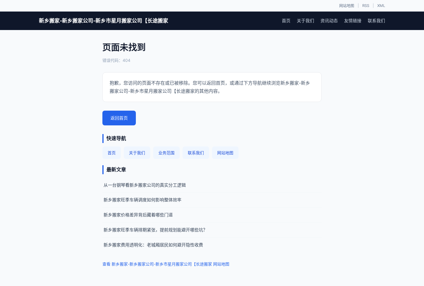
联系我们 (376, 20)
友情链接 (352, 20)
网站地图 (346, 5)
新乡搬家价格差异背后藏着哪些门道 (138, 215)
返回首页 (119, 118)
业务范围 (166, 152)
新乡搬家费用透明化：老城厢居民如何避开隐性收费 (153, 245)
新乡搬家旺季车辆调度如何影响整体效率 (142, 200)
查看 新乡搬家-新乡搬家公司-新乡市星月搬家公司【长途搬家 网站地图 (165, 263)
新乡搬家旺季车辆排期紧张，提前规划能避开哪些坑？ (155, 230)
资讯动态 (329, 20)
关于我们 (305, 20)
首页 (286, 20)
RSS (365, 5)
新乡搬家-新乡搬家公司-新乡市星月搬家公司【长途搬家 (103, 21)
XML (381, 5)
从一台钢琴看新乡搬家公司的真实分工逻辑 (145, 185)
